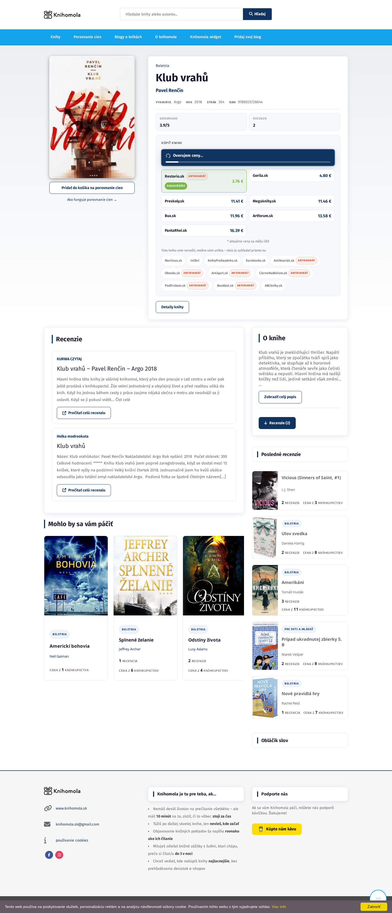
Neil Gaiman (59, 656)
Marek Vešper (292, 654)
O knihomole (166, 37)
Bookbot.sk (235, 285)
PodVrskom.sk (185, 285)
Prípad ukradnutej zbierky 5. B (312, 642)
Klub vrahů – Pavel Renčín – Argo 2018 (107, 368)
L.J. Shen (288, 489)
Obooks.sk (183, 273)
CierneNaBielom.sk (283, 273)
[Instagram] (59, 855)
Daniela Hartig (293, 543)
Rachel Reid (291, 703)
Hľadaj (260, 14)
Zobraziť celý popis (280, 397)
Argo (177, 102)
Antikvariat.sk (294, 260)
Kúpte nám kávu (281, 829)
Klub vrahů (71, 446)
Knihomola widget (205, 37)
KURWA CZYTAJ (69, 359)
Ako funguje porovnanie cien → (92, 200)
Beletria (162, 65)
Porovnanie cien (87, 37)
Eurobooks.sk (255, 260)
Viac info (279, 906)
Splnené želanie (136, 640)
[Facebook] (49, 855)
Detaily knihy (172, 307)
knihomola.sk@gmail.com (77, 824)
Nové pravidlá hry (300, 693)
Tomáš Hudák (292, 592)
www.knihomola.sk (71, 808)
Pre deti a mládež (299, 629)
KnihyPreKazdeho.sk (222, 260)
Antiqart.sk (230, 273)
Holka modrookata (73, 436)
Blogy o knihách (128, 37)
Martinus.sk (173, 260)
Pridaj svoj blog (247, 37)
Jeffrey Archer (130, 649)
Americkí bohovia (70, 646)
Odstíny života (204, 640)
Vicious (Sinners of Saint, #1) (311, 477)
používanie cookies (72, 840)
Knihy (55, 37)
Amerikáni (293, 582)
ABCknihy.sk (273, 285)
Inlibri (194, 260)
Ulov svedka (294, 533)
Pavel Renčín (169, 90)
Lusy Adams (197, 649)
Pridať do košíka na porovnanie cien (92, 188)
